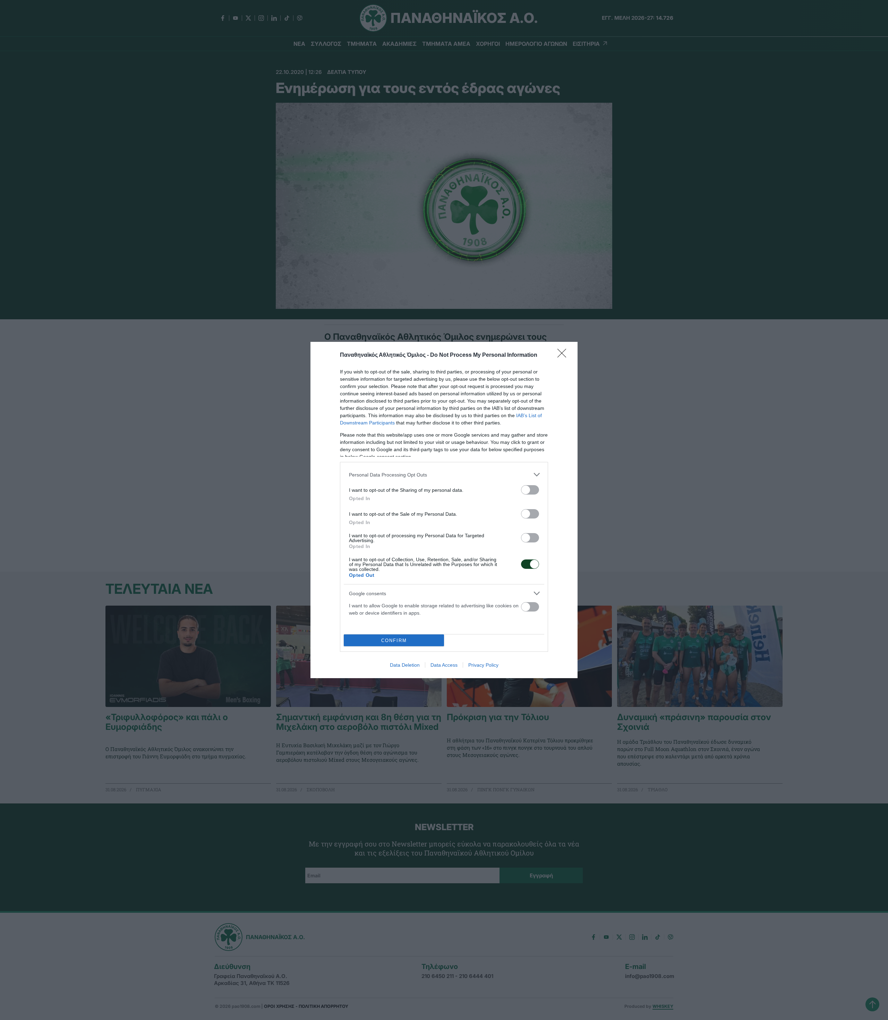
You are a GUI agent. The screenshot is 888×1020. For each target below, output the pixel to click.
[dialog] (444, 510)
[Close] (564, 355)
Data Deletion (405, 665)
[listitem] (444, 474)
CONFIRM (394, 640)
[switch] (530, 490)
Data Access (444, 665)
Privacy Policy (483, 665)
